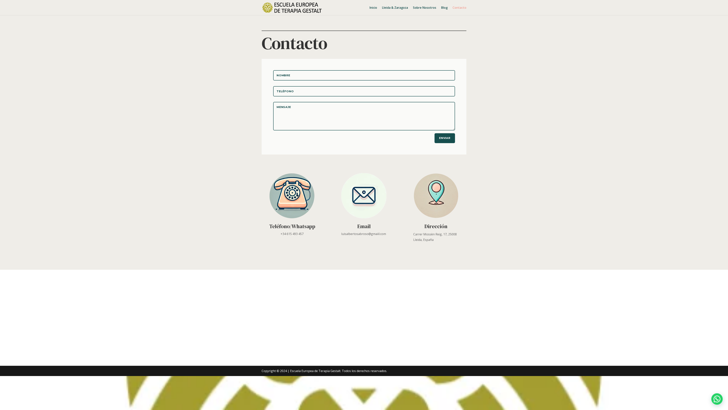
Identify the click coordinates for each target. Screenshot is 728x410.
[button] (717, 399)
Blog (444, 8)
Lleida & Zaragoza (395, 8)
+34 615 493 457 (292, 234)
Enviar (444, 138)
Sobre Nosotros (424, 8)
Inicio (373, 8)
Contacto (459, 8)
